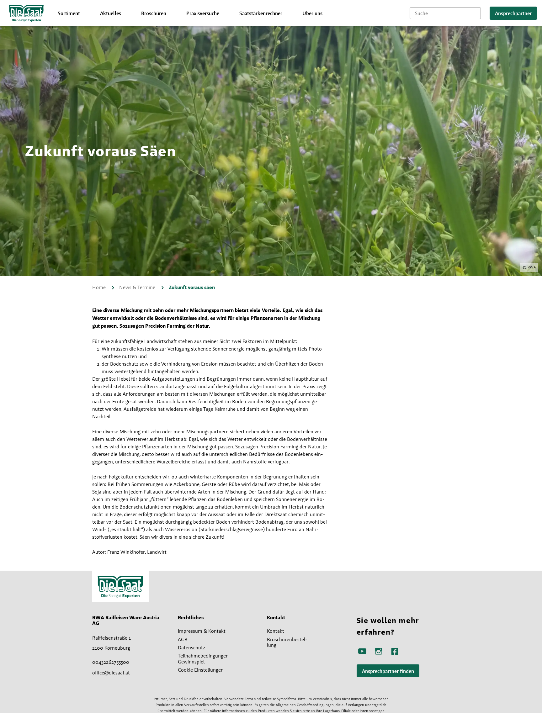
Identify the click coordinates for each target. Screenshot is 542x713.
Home (99, 287)
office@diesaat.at (111, 672)
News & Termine (138, 287)
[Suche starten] (476, 13)
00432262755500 (110, 662)
